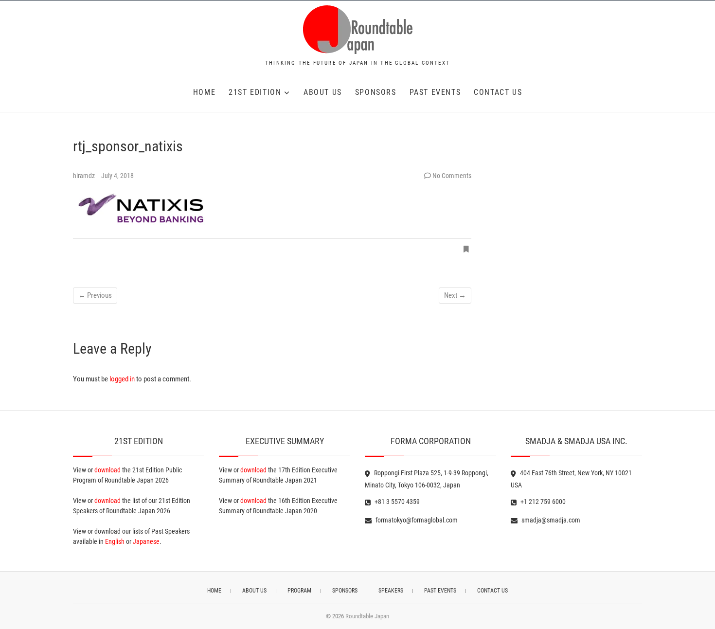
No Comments (451, 176)
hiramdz (84, 176)
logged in (122, 379)
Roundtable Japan (367, 616)
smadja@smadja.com (550, 520)
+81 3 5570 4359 (396, 501)
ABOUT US (323, 92)
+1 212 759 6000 (542, 501)
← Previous (95, 295)
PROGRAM (299, 590)
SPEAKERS (390, 590)
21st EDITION (255, 92)
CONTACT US (498, 92)
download (107, 470)
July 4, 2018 (117, 176)
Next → (455, 295)
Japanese (146, 541)
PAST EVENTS (435, 92)
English (115, 541)
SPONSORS (375, 92)
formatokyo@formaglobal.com (416, 520)
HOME (204, 92)
